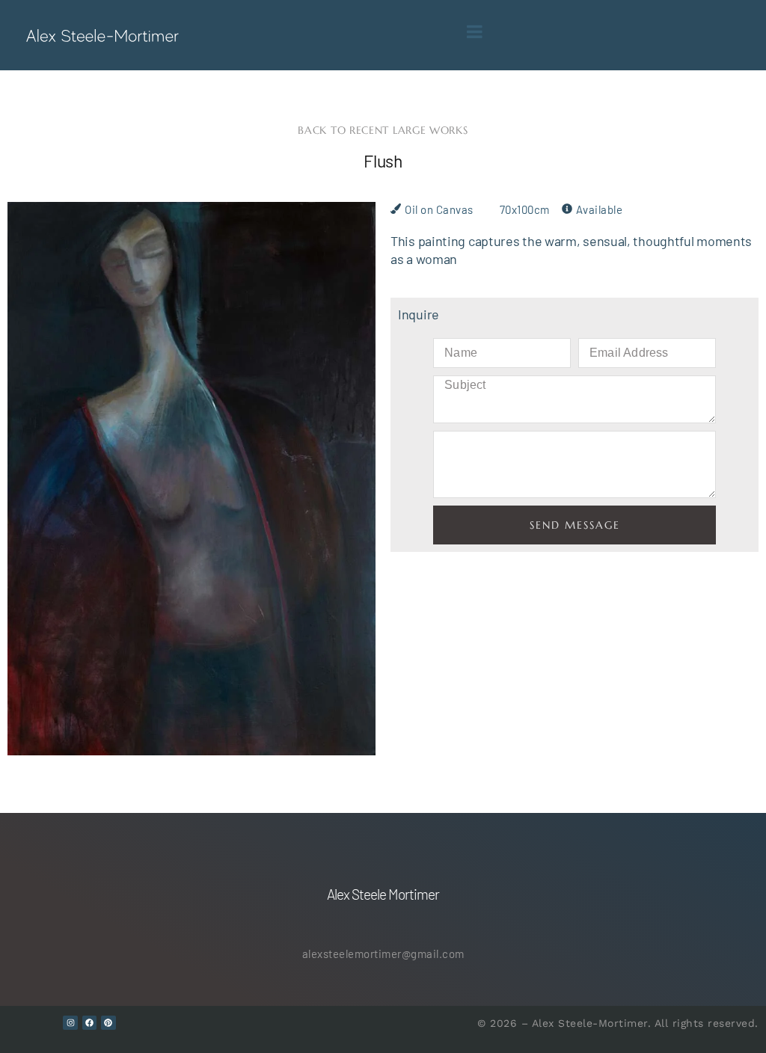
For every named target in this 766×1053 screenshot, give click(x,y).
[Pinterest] (108, 1023)
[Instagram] (70, 1023)
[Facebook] (89, 1023)
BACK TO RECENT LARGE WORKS (383, 130)
